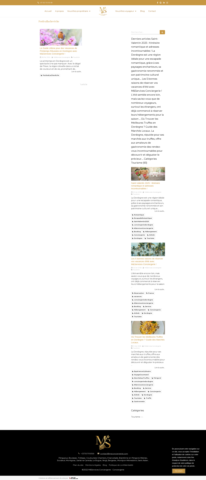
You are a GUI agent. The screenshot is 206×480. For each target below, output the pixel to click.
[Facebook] (157, 3)
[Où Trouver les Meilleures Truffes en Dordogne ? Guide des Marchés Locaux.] (148, 328)
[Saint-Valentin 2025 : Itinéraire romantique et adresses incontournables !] (148, 174)
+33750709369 (87, 453)
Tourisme (135, 417)
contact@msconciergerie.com (114, 453)
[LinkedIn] (164, 3)
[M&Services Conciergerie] (103, 11)
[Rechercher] (162, 32)
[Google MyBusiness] (160, 3)
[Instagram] (167, 3)
